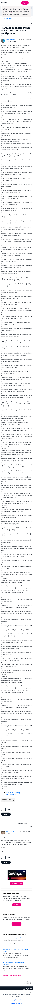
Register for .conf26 (17, 883)
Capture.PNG (7, 799)
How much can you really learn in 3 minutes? (15, 938)
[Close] (30, 992)
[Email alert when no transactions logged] (31, 824)
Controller (9, 792)
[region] (16, 998)
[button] (31, 24)
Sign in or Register (16, 13)
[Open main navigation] (31, 2)
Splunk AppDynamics (8, 18)
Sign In (25, 3)
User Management (12, 794)
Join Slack (16, 904)
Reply (5, 814)
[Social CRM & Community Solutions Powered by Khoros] (27, 982)
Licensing (17, 792)
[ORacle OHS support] (28, 824)
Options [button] (30, 19)
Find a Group (16, 924)
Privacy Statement (16, 1000)
